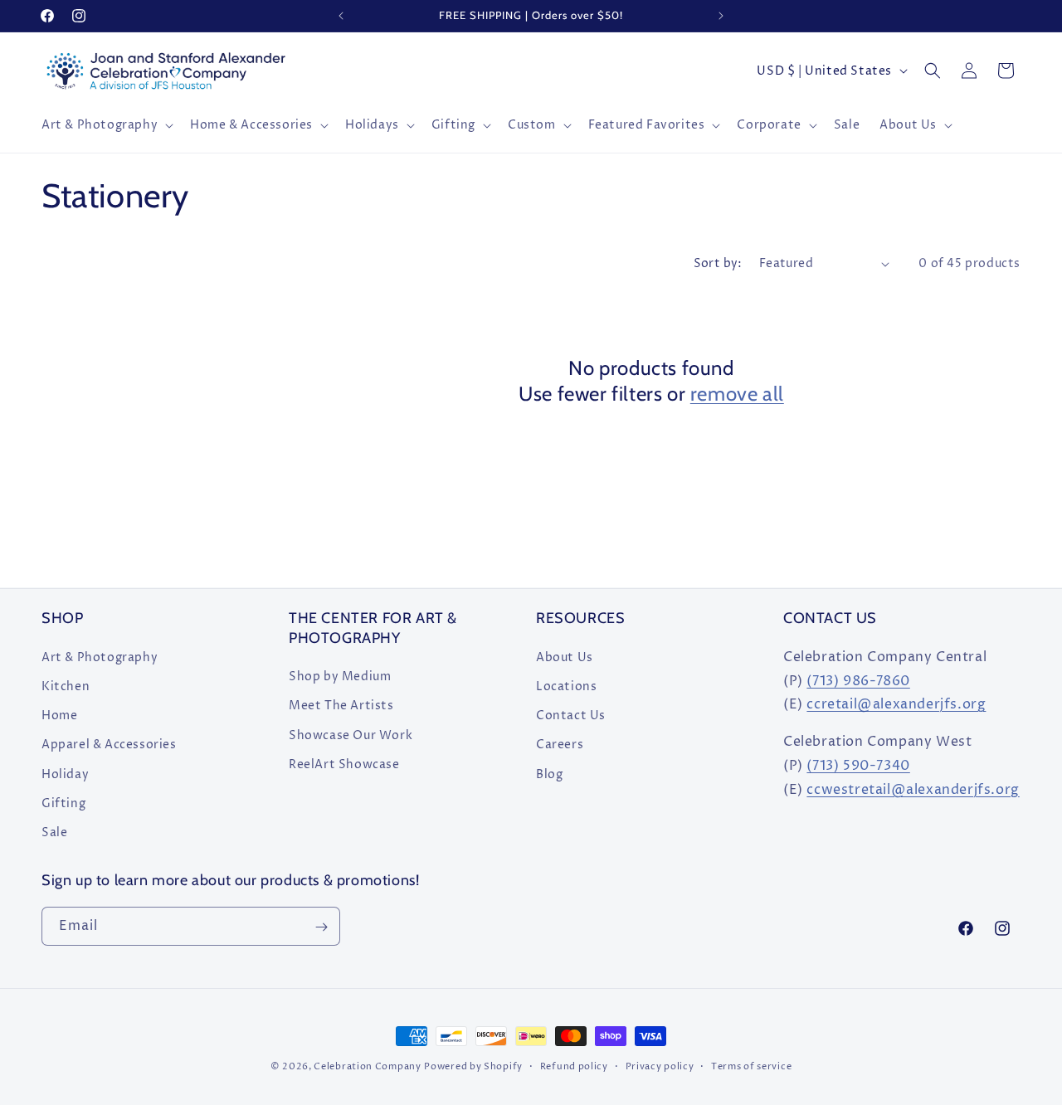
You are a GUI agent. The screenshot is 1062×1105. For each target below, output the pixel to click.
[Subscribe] (321, 927)
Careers (559, 744)
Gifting (63, 802)
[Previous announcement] (341, 16)
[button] (106, 125)
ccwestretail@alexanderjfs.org (912, 789)
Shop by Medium (340, 676)
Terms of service (751, 1065)
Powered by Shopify (473, 1066)
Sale (54, 832)
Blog (549, 773)
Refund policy (574, 1065)
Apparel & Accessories (109, 744)
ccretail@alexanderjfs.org (896, 704)
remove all (737, 394)
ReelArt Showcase (344, 764)
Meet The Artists (341, 705)
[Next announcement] (721, 16)
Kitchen (65, 686)
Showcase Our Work (350, 734)
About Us (564, 656)
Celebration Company (367, 1066)
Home (59, 715)
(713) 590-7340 (857, 765)
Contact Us (571, 715)
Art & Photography (99, 656)
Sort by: (718, 263)
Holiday (65, 773)
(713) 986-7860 (857, 680)
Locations (566, 686)
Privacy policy (660, 1065)
